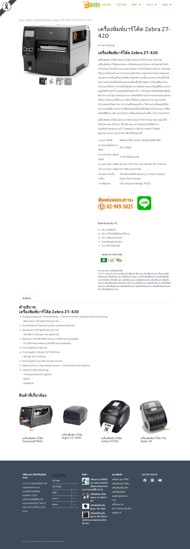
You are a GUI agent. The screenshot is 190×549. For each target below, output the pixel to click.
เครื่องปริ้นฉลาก (155, 280)
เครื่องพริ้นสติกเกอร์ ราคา (110, 289)
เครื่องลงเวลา (118, 504)
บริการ (150, 4)
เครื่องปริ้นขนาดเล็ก (143, 280)
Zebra (107, 270)
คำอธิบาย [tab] (27, 298)
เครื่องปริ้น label (116, 280)
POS (114, 500)
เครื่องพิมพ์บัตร (118, 491)
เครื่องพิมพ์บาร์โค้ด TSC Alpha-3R (153, 440)
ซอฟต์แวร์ (116, 512)
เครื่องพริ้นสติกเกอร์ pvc (143, 286)
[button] (88, 27)
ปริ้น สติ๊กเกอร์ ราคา (150, 273)
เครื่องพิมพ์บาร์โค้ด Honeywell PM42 (32, 440)
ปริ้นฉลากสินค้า (163, 273)
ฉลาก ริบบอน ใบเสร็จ (121, 508)
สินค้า (134, 4)
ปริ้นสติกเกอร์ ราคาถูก (129, 277)
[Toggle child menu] (75, 493)
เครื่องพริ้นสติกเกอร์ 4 (127, 286)
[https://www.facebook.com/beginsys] (145, 480)
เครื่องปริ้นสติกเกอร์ (153, 283)
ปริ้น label (139, 273)
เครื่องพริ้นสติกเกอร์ (112, 286)
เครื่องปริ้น (105, 280)
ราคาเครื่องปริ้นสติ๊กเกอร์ (146, 277)
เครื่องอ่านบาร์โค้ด (120, 479)
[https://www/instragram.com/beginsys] (153, 480)
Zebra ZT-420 (110, 273)
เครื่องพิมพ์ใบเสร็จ (120, 487)
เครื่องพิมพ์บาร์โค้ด (116, 270)
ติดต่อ (165, 4)
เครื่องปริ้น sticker (128, 280)
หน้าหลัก (106, 4)
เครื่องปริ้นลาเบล (140, 283)
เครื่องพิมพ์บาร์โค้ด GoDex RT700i (111, 440)
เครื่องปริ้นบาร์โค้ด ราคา (126, 283)
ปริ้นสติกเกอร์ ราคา (114, 277)
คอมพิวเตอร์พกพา (120, 496)
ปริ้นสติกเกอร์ (102, 277)
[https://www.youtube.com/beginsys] (160, 480)
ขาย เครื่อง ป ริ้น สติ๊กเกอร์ (126, 273)
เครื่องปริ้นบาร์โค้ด (111, 283)
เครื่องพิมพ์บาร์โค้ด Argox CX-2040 (72, 436)
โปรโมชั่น (121, 4)
